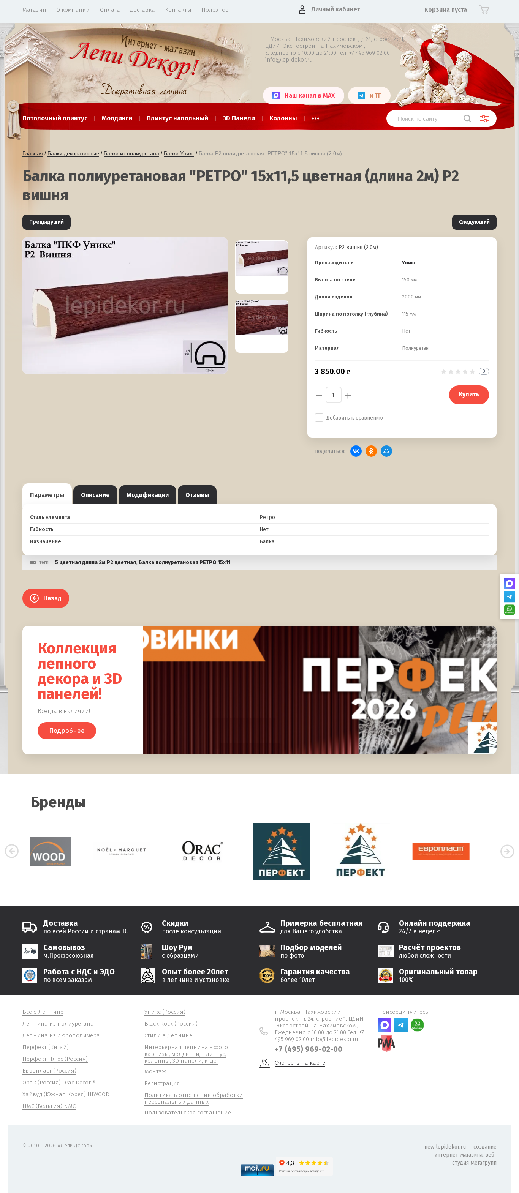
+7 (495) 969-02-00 (308, 1049)
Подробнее (67, 731)
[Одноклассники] (371, 451)
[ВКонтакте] (356, 451)
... (316, 116)
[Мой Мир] (386, 451)
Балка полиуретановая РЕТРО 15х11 (184, 562)
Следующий (474, 222)
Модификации (148, 495)
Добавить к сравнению (354, 418)
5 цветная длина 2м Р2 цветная (95, 562)
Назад (52, 598)
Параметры (47, 495)
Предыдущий (46, 222)
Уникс (409, 262)
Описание (95, 495)
